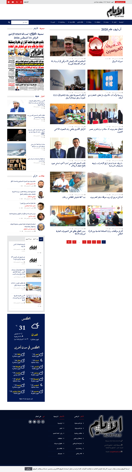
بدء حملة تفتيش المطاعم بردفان (74, 197)
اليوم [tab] (41, 239)
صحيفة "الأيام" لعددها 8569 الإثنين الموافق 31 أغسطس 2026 (26, 35)
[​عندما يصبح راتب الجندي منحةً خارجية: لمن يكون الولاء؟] (33, 260)
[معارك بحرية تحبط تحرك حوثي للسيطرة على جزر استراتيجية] (16, 149)
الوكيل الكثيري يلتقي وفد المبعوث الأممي (69, 129)
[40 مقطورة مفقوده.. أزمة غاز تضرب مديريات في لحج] (33, 286)
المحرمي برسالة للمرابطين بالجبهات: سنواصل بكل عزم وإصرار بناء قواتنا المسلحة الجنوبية (37, 103)
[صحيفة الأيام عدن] (116, 12)
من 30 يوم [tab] (28, 239)
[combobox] (20, 22)
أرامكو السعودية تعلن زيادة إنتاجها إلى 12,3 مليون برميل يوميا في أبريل (69, 96)
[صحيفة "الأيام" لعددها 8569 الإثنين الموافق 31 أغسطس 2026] (26, 65)
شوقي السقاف (31, 196)
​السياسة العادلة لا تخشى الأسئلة (19, 245)
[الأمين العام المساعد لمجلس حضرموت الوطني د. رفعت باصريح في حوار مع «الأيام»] (16, 135)
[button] (121, 22)
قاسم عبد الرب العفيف (29, 229)
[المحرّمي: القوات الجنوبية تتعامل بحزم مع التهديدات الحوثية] (33, 299)
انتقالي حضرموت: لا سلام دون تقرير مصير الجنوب (106, 130)
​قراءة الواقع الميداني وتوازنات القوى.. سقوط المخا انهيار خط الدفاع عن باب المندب (18, 272)
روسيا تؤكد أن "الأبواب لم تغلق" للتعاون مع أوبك (105, 96)
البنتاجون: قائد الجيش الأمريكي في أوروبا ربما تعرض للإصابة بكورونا (68, 62)
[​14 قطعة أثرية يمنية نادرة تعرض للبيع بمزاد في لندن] (16, 164)
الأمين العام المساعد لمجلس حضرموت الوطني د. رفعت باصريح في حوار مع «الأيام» (36, 132)
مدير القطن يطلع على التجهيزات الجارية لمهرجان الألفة (70, 232)
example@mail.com (115, 452)
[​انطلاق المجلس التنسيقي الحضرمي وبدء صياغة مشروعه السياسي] (16, 120)
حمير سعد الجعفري (30, 206)
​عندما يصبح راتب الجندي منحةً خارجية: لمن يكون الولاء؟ (18, 258)
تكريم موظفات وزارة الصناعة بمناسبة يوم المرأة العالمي (105, 232)
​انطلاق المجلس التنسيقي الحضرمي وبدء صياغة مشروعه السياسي (36, 116)
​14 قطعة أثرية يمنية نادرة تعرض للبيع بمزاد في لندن (36, 160)
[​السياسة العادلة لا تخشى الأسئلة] (33, 247)
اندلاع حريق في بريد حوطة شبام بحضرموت (106, 197)
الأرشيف (26, 2)
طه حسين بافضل (30, 184)
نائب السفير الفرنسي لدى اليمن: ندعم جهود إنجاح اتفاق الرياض (68, 164)
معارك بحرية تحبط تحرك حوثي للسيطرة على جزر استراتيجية (38, 145)
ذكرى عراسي (32, 216)
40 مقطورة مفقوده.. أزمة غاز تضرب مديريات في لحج (18, 284)
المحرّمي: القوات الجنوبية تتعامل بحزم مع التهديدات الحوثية (19, 298)
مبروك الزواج (117, 61)
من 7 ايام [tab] (35, 239)
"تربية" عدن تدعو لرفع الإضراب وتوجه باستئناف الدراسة (107, 164)
